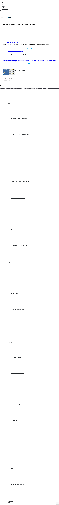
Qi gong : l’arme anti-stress (10, 54)
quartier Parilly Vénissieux (44, 60)
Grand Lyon (51, 59)
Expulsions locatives (38, 59)
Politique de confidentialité (8, 78)
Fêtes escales (48, 59)
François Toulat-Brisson (44, 59)
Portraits (3, 7)
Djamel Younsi (5, 46)
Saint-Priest (53, 60)
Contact (3, 2)
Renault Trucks (48, 60)
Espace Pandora (35, 59)
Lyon (9, 60)
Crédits (6, 76)
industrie (6, 60)
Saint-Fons (51, 60)
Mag (9, 262)
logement (8, 60)
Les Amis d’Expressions (5, 9)
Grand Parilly (53, 59)
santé (55, 60)
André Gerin (6, 59)
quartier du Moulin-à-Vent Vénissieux (37, 60)
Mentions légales (7, 77)
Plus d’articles (4, 47)
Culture (3, 4)
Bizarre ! (9, 59)
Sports (3, 5)
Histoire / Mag (3, 6)
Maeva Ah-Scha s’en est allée (10, 55)
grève (55, 59)
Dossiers (3, 8)
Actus (2, 3)
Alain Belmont (4, 59)
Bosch (10, 59)
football (41, 59)
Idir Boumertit (4, 60)
